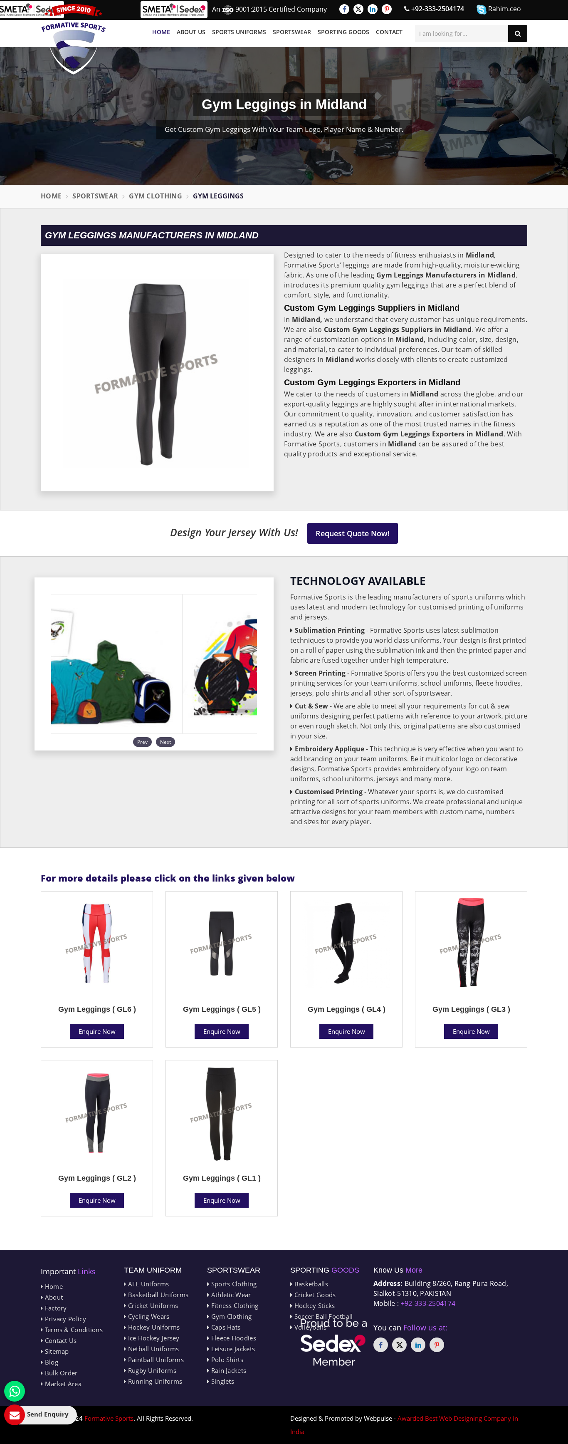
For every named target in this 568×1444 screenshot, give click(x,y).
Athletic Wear (230, 1294)
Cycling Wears (147, 1316)
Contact (389, 32)
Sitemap (56, 1351)
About (53, 1297)
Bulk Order (60, 1373)
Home (161, 32)
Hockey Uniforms (153, 1327)
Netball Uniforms (152, 1349)
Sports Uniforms (239, 32)
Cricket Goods (314, 1294)
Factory (55, 1308)
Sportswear (292, 32)
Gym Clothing (155, 196)
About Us (191, 32)
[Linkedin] (373, 9)
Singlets (221, 1381)
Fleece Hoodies (232, 1338)
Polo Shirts (226, 1359)
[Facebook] (344, 9)
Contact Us (60, 1340)
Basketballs (310, 1284)
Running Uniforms (154, 1381)
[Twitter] (358, 9)
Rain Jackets (227, 1370)
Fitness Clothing (233, 1305)
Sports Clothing (233, 1284)
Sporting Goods (343, 32)
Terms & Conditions (73, 1329)
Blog (50, 1362)
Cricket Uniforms (152, 1305)
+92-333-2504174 (437, 8)
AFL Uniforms (147, 1284)
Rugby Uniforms (151, 1370)
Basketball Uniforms (157, 1294)
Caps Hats (224, 1327)
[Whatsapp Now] (14, 1391)
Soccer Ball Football (322, 1316)
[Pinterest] (387, 9)
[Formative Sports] (73, 39)
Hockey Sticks (313, 1305)
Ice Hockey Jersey (152, 1338)
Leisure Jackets (232, 1349)
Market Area (62, 1384)
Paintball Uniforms (155, 1359)
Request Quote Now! (353, 533)
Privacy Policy (64, 1319)
